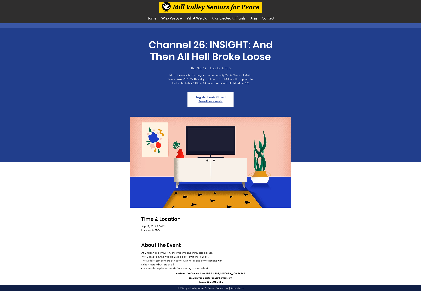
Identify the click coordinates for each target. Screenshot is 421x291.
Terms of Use (222, 288)
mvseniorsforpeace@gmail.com (214, 277)
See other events (210, 101)
